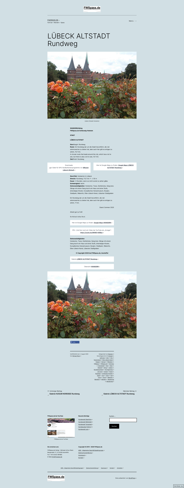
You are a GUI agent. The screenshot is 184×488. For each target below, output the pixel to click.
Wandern (110, 354)
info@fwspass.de (57, 457)
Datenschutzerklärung (85, 453)
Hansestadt (101, 365)
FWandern (110, 362)
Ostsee (106, 371)
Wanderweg (109, 381)
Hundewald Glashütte (84, 419)
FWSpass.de (52, 20)
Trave (99, 377)
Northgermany (109, 369)
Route (111, 371)
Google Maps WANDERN (102, 223)
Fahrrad (103, 362)
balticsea (102, 358)
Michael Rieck (76, 356)
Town (107, 375)
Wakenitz (110, 377)
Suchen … (112, 416)
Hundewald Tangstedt (85, 424)
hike (107, 365)
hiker (111, 365)
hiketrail (100, 367)
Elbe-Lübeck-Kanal (107, 360)
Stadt (98, 375)
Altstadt (110, 356)
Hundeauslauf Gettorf (84, 427)
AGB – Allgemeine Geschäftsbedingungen (90, 450)
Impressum (81, 455)
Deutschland (97, 360)
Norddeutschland (98, 369)
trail (111, 375)
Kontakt (80, 457)
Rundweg (97, 373)
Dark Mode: (177, 486)
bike (107, 358)
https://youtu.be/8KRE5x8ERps (91, 232)
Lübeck (111, 367)
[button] (74, 342)
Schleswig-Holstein (107, 373)
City (111, 358)
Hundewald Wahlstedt (85, 422)
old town (99, 371)
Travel (104, 377)
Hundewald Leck (83, 429)
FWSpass (96, 364)
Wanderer (97, 379)
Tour (103, 375)
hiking (105, 367)
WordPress (132, 478)
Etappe (98, 362)
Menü (131, 21)
